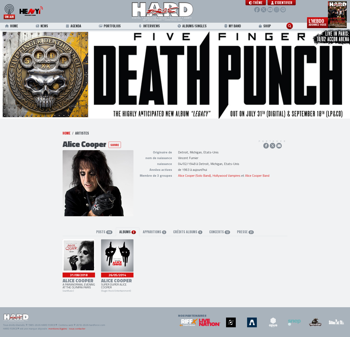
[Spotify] (283, 9)
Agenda (75, 26)
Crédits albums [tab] (187, 231)
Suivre (114, 145)
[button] (255, 2)
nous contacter (77, 329)
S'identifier (283, 2)
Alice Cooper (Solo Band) (194, 175)
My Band (235, 26)
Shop (267, 26)
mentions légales (57, 329)
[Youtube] (270, 9)
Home (14, 26)
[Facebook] (257, 9)
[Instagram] (276, 9)
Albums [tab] (126, 231)
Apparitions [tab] (154, 231)
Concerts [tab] (218, 231)
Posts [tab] (103, 231)
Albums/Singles (194, 26)
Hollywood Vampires (226, 175)
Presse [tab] (244, 231)
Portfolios (112, 26)
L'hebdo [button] (317, 22)
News (44, 26)
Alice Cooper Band (257, 175)
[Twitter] (263, 9)
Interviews (151, 26)
